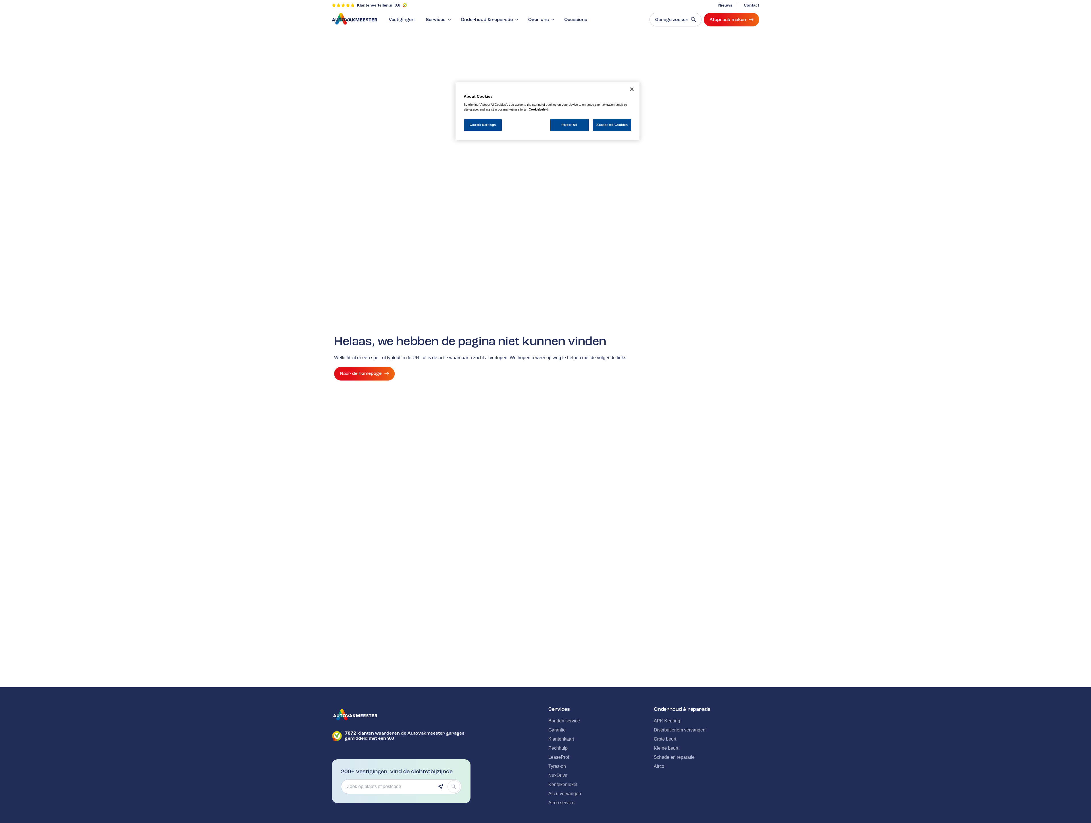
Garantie (557, 730)
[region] (547, 111)
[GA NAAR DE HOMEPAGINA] (401, 714)
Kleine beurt (666, 748)
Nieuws (725, 5)
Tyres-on (557, 766)
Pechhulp (558, 748)
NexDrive (557, 775)
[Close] (632, 89)
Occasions (575, 19)
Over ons (538, 19)
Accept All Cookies (612, 124)
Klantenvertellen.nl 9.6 (378, 5)
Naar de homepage (361, 373)
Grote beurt (665, 739)
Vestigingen (402, 19)
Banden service (564, 720)
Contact (751, 5)
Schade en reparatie (674, 757)
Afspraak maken (727, 19)
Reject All (569, 124)
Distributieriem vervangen (679, 730)
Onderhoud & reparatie (487, 19)
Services (435, 19)
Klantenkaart (561, 739)
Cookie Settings (483, 124)
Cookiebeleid (538, 109)
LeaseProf (558, 757)
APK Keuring (667, 720)
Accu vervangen (564, 793)
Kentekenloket (562, 784)
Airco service (561, 802)
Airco (659, 766)
